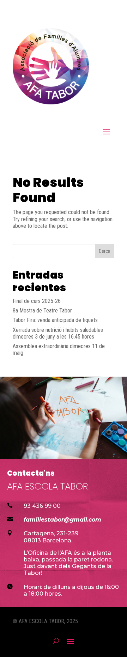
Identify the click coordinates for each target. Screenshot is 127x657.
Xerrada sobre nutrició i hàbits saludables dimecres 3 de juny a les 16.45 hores (58, 333)
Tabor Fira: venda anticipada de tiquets (55, 320)
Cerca (104, 251)
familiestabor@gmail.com (62, 519)
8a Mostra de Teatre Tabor (42, 310)
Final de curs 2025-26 (37, 301)
